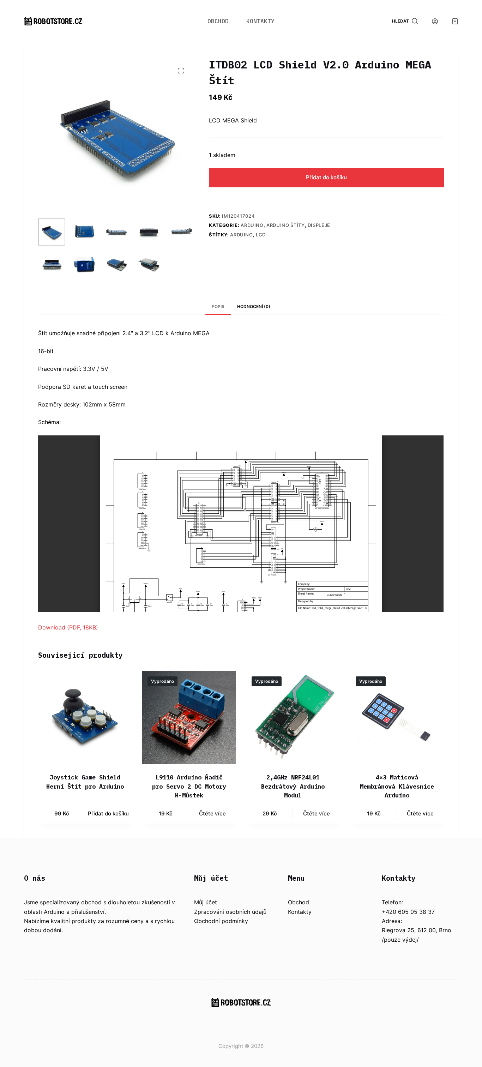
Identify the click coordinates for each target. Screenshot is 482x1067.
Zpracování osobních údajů (230, 911)
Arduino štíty (285, 225)
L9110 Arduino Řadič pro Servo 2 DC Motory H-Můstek (189, 786)
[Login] (435, 21)
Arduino (252, 225)
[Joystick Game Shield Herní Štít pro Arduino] (85, 718)
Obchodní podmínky (221, 920)
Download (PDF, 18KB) (68, 627)
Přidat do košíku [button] (108, 813)
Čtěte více (212, 813)
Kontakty (260, 21)
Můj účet (205, 902)
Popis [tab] (218, 306)
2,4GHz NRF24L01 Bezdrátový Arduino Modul (293, 786)
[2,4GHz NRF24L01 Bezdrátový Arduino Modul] (293, 718)
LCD (261, 234)
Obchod (218, 21)
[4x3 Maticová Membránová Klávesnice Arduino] (397, 718)
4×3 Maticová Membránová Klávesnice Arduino (397, 786)
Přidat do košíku (326, 177)
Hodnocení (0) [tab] (253, 306)
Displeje (319, 225)
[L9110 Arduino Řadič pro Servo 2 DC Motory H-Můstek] (189, 718)
